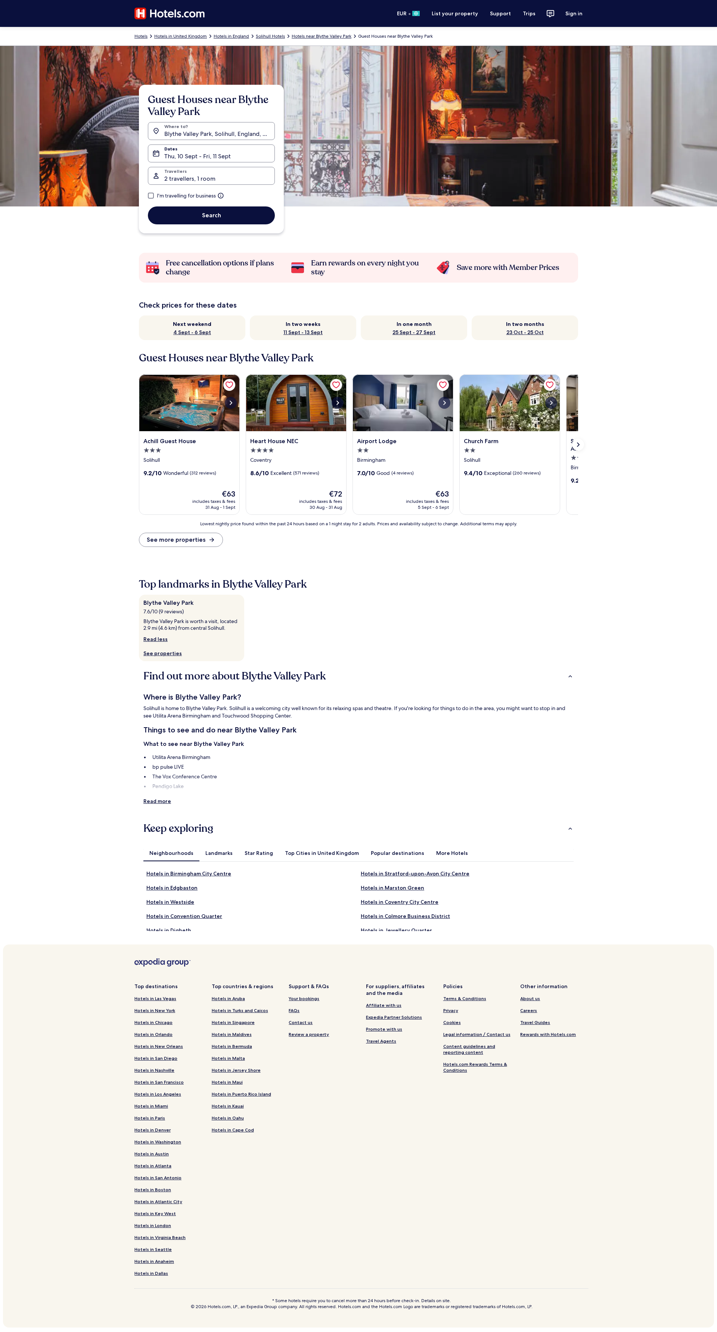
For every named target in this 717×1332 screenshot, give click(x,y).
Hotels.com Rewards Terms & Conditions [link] (475, 1067)
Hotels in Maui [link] (227, 1082)
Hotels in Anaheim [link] (154, 1261)
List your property (455, 13)
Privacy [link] (450, 1010)
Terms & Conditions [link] (464, 998)
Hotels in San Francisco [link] (159, 1082)
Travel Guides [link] (535, 1022)
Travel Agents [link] (381, 1041)
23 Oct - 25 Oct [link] (525, 332)
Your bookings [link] (304, 998)
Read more (157, 801)
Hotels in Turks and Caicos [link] (240, 1010)
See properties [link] (162, 653)
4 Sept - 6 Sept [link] (192, 332)
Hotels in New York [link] (154, 1010)
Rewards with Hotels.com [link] (548, 1034)
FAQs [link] (294, 1010)
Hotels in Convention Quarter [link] (184, 916)
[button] (358, 676)
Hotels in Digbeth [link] (168, 930)
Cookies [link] (452, 1022)
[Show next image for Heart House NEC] (338, 403)
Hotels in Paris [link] (149, 1118)
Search (211, 215)
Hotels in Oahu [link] (228, 1118)
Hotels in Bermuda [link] (232, 1046)
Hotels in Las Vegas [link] (155, 998)
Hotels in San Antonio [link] (157, 1177)
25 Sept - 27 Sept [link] (413, 332)
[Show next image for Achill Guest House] (231, 403)
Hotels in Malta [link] (228, 1058)
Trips (529, 13)
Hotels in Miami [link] (151, 1106)
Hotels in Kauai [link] (228, 1106)
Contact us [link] (301, 1022)
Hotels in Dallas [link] (151, 1273)
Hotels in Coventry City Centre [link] (399, 902)
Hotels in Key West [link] (155, 1213)
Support (500, 13)
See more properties (176, 539)
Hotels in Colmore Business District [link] (405, 916)
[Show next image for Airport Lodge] (444, 403)
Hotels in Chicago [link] (153, 1022)
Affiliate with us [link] (383, 1005)
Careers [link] (528, 1010)
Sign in (574, 13)
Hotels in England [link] (231, 36)
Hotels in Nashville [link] (154, 1070)
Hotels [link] (141, 36)
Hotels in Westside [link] (170, 902)
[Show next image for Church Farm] (551, 403)
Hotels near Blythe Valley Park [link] (321, 36)
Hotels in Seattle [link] (153, 1249)
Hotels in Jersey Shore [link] (236, 1070)
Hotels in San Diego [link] (155, 1058)
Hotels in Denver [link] (152, 1130)
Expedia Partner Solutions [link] (394, 1017)
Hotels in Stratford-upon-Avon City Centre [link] (415, 873)
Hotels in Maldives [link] (232, 1034)
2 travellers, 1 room (189, 179)
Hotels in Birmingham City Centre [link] (188, 873)
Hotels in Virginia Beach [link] (160, 1237)
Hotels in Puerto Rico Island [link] (241, 1094)
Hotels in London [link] (152, 1225)
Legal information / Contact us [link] (476, 1034)
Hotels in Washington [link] (157, 1142)
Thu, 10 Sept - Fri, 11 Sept (197, 156)
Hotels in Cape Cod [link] (233, 1130)
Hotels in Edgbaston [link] (172, 887)
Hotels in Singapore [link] (233, 1022)
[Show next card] (578, 445)
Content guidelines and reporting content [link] (469, 1049)
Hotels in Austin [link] (151, 1154)
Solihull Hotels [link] (270, 36)
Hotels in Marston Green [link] (392, 887)
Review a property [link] (309, 1034)
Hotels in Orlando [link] (153, 1034)
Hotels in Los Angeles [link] (157, 1094)
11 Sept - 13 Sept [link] (303, 332)
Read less (155, 639)
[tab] (171, 853)
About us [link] (530, 998)
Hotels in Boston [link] (152, 1189)
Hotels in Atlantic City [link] (158, 1201)
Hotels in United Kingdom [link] (180, 36)
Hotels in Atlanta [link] (152, 1165)
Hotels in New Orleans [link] (158, 1046)
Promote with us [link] (384, 1029)
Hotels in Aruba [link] (228, 998)
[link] (229, 385)
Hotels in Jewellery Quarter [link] (396, 930)
